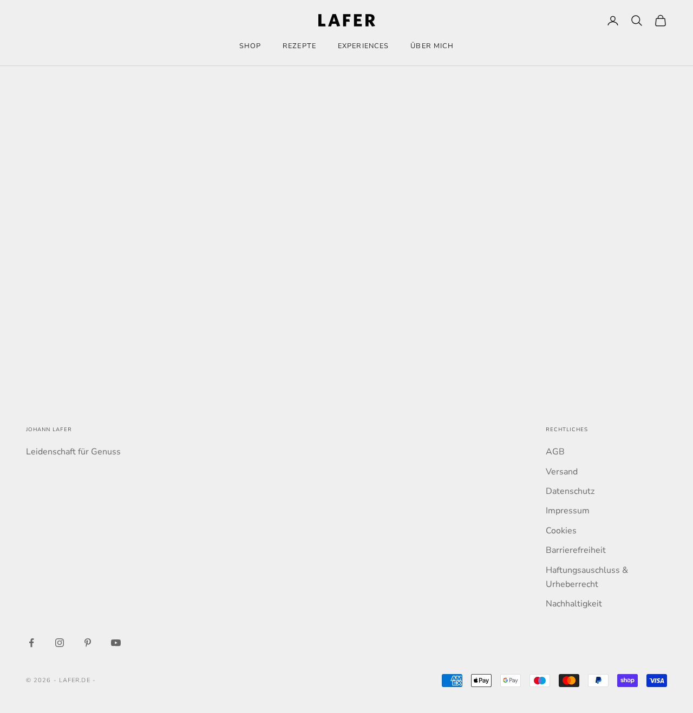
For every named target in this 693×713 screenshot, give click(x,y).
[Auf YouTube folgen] (115, 642)
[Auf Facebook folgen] (31, 642)
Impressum (568, 511)
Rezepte (299, 46)
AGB (555, 452)
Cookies (561, 531)
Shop (250, 46)
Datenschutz (570, 491)
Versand (562, 472)
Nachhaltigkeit (574, 604)
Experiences (363, 46)
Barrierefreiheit (576, 550)
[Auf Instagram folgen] (59, 642)
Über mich (432, 46)
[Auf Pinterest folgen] (87, 642)
